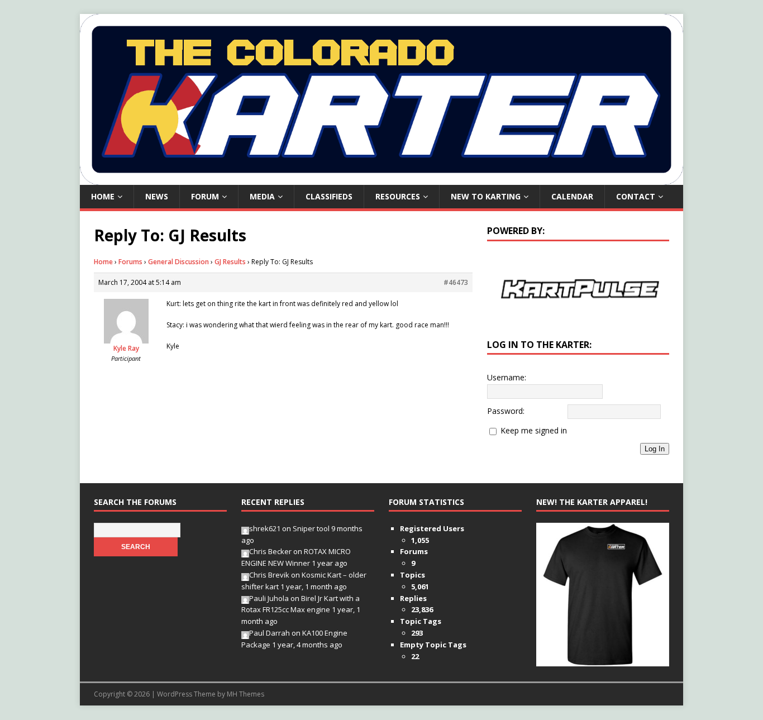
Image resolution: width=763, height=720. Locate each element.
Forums (130, 261)
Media (262, 196)
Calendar (572, 196)
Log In (655, 449)
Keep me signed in (533, 430)
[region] (578, 288)
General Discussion (178, 261)
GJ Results (230, 261)
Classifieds (329, 196)
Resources (397, 196)
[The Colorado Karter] (381, 178)
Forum (205, 196)
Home (103, 196)
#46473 (456, 282)
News (156, 196)
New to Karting (486, 196)
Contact (635, 196)
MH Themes (245, 694)
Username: (506, 377)
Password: (505, 411)
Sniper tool (311, 528)
